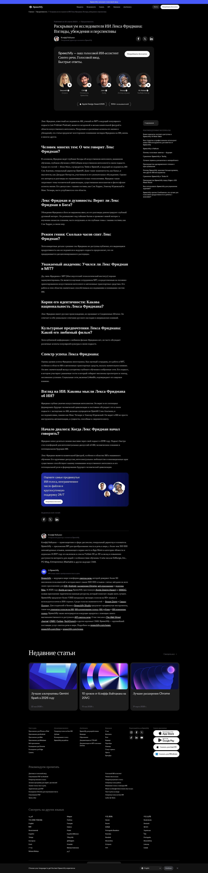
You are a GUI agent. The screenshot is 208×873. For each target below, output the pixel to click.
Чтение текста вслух (111, 777)
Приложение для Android (37, 734)
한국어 (146, 827)
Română (108, 837)
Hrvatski (69, 844)
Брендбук (108, 755)
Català (146, 848)
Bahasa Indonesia (73, 848)
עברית (30, 848)
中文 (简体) (109, 816)
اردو (68, 851)
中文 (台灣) (147, 816)
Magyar (69, 816)
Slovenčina (109, 841)
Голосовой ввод (88, 57)
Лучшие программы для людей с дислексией (43, 783)
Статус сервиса (110, 749)
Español (31, 834)
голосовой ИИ (94, 53)
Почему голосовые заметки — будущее (157, 152)
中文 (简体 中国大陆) (35, 820)
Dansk (107, 820)
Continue (168, 868)
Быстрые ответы (69, 62)
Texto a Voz (32, 798)
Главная (31, 12)
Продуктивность (41, 12)
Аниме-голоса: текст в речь (37, 786)
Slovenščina (148, 841)
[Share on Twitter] (145, 38)
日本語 (107, 827)
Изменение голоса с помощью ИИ (116, 786)
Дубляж (56, 734)
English (31, 823)
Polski (69, 830)
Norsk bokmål (33, 830)
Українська (147, 830)
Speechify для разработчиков (89, 731)
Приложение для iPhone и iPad (39, 731)
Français (70, 823)
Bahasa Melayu (34, 851)
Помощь (108, 746)
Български (32, 841)
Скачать (101, 7)
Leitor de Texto (110, 798)
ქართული (70, 841)
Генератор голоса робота (113, 783)
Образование (84, 737)
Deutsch (146, 823)
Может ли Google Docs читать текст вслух (119, 789)
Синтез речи (67, 57)
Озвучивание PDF (35, 795)
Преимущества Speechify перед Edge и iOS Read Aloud (160, 181)
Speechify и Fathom (151, 149)
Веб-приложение (34, 743)
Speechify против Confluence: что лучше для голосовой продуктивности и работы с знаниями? (160, 194)
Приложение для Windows (37, 740)
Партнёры (108, 743)
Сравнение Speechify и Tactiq (154, 156)
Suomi (107, 823)
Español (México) (73, 834)
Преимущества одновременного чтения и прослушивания (158, 165)
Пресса (107, 752)
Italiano (69, 827)
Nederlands (148, 820)
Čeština (69, 820)
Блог (106, 737)
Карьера (107, 740)
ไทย (145, 834)
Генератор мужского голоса (114, 780)
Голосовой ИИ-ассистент (113, 773)
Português (147, 837)
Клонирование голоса (61, 737)
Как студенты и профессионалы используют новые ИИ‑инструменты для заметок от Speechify (159, 142)
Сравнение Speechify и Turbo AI (155, 176)
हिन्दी (30, 827)
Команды (83, 734)
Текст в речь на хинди (112, 792)
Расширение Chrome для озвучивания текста (43, 792)
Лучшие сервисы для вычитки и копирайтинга (160, 160)
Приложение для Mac (36, 737)
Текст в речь (32, 728)
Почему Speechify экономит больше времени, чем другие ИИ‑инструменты (160, 171)
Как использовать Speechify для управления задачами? (160, 187)
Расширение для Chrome (37, 746)
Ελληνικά (108, 844)
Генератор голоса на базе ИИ (63, 731)
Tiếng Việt (70, 837)
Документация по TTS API (88, 740)
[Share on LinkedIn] (151, 38)
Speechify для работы (61, 740)
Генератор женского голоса (37, 780)
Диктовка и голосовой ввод (37, 773)
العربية (31, 816)
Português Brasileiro (112, 830)
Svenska (108, 834)
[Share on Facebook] (138, 38)
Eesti (30, 844)
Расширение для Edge (36, 749)
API (109, 7)
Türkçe (31, 837)
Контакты (108, 734)
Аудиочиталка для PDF (36, 789)
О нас (107, 731)
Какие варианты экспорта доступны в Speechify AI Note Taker (157, 135)
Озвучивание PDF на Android (38, 777)
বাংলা (106, 848)
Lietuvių (146, 844)
